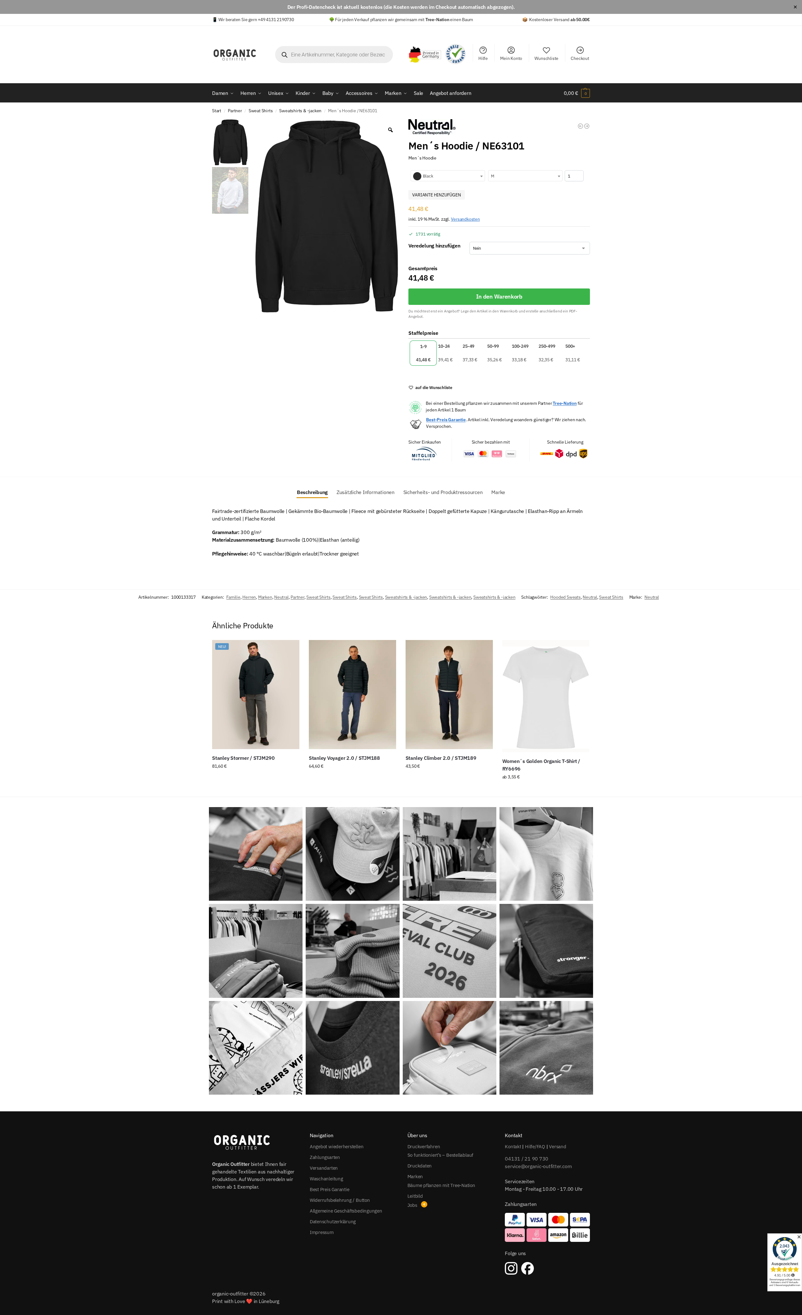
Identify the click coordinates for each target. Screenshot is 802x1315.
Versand (557, 1146)
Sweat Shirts (261, 110)
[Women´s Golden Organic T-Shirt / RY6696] (546, 696)
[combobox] (448, 175)
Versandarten (324, 1168)
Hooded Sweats (565, 597)
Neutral (281, 597)
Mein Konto (511, 58)
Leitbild (415, 1196)
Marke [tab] (498, 492)
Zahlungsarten (325, 1157)
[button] (577, 93)
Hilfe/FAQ (535, 1146)
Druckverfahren (423, 1146)
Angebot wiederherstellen (337, 1146)
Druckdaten (419, 1166)
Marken (265, 597)
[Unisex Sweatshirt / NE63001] (580, 126)
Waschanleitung (326, 1179)
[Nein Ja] (530, 248)
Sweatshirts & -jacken (300, 110)
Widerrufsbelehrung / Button (340, 1200)
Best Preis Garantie (329, 1189)
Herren (249, 597)
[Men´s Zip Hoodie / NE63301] (587, 126)
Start (216, 110)
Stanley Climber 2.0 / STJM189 (441, 758)
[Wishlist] (290, 649)
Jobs (412, 1205)
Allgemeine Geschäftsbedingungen (346, 1211)
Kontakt (513, 1146)
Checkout (580, 58)
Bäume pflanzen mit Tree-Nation (441, 1185)
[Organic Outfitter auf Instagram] (511, 1268)
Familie (233, 597)
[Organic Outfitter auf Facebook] (527, 1268)
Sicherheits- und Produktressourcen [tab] (443, 492)
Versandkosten (465, 219)
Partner (235, 110)
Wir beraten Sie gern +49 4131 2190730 (256, 19)
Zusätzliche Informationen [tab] (366, 492)
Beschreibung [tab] (312, 492)
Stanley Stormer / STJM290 (243, 758)
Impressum (322, 1232)
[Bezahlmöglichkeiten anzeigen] (547, 1227)
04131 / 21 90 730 (526, 1158)
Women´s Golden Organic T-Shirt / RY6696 (541, 765)
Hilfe (483, 58)
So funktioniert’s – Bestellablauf (440, 1155)
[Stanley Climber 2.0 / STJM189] (449, 694)
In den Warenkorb (499, 296)
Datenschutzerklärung (333, 1222)
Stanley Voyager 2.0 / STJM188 (344, 758)
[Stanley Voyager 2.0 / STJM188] (352, 694)
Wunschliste (546, 58)
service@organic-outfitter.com (538, 1166)
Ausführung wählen (256, 780)
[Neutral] (432, 127)
